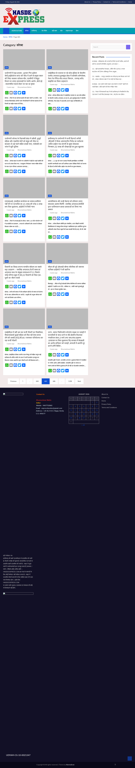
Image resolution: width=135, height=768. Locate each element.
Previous (13, 381)
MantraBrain (70, 765)
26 (79, 418)
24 (71, 418)
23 (97, 414)
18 (75, 414)
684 (37, 381)
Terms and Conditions (119, 2)
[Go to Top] (130, 758)
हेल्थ (77, 31)
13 (84, 410)
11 (75, 410)
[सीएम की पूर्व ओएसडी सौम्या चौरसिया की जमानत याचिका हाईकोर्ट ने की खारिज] (67, 253)
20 (84, 414)
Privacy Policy (97, 2)
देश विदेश (44, 31)
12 (79, 410)
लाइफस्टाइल (69, 31)
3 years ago (10, 87)
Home (130, 2)
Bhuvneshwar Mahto (25, 87)
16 (97, 410)
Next (79, 381)
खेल (61, 31)
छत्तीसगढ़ (34, 31)
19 (79, 414)
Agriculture (17, 31)
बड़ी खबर (54, 31)
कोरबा (26, 31)
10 (71, 410)
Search (128, 47)
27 (84, 418)
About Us (87, 2)
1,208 (70, 381)
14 (88, 410)
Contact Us (106, 2)
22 (92, 414)
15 (92, 410)
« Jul (83, 425)
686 (54, 381)
